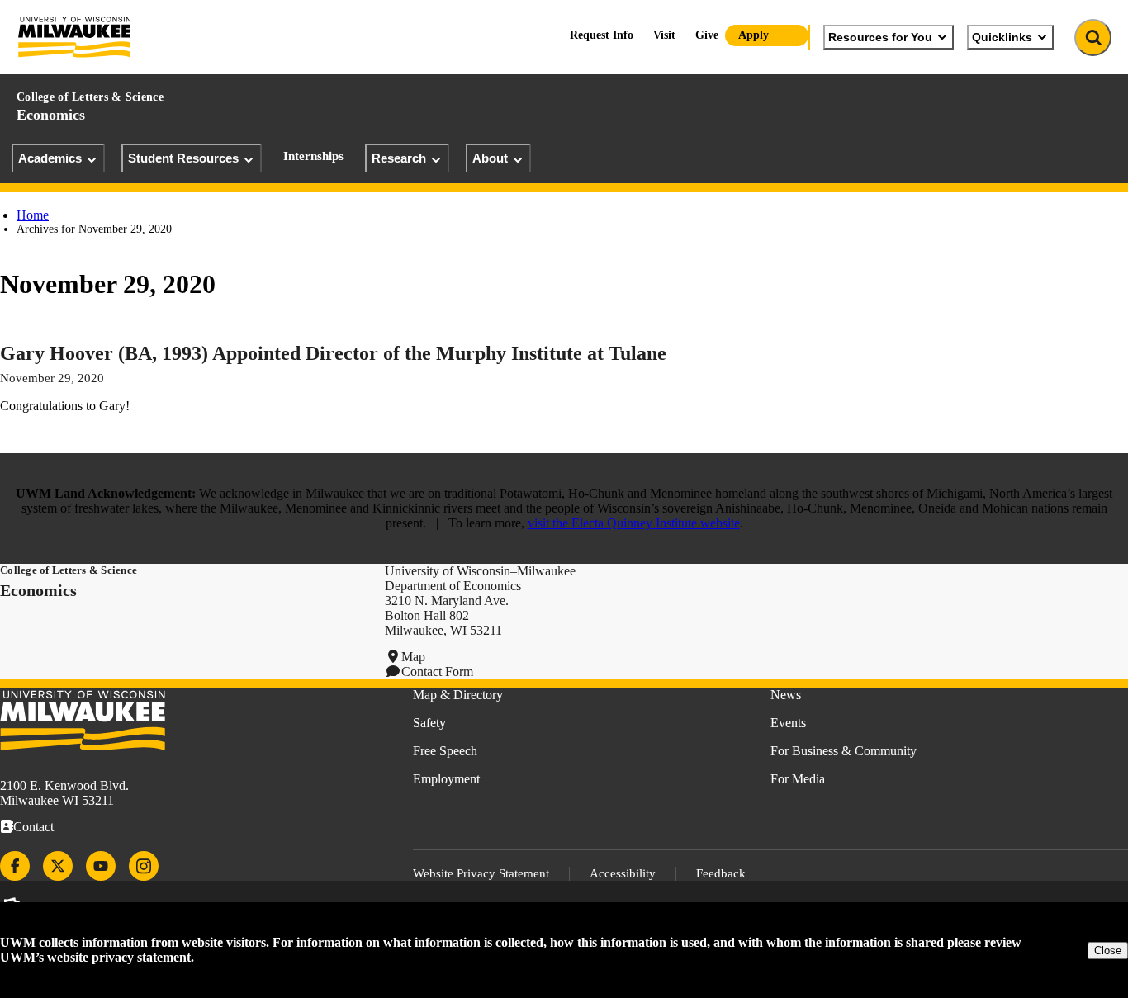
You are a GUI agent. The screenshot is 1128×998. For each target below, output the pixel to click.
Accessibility (623, 873)
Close (1107, 950)
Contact (33, 827)
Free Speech (445, 751)
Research (399, 158)
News (785, 695)
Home (33, 215)
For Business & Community (843, 751)
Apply (753, 35)
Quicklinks (1002, 37)
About (490, 158)
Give (706, 35)
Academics (50, 158)
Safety (429, 723)
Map (413, 657)
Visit (664, 35)
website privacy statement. (120, 957)
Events (788, 723)
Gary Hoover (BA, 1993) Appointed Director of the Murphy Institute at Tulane (333, 353)
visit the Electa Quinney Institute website (634, 523)
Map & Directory (458, 695)
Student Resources (183, 158)
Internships (313, 156)
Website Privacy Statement (481, 873)
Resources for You (880, 37)
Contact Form (437, 672)
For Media (797, 779)
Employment (446, 779)
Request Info (601, 35)
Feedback (721, 873)
